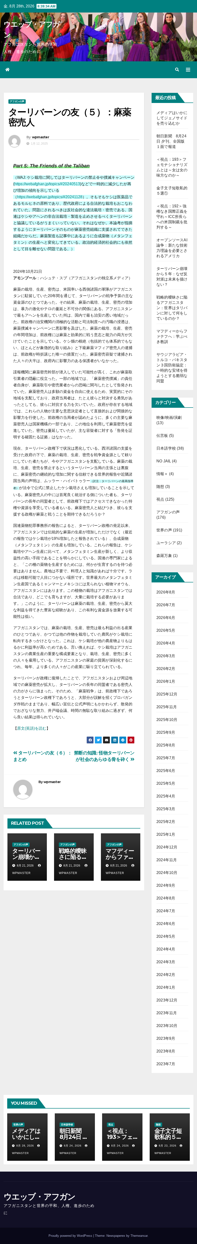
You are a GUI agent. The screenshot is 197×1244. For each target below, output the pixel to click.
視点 (160, 499)
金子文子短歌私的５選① (168, 1136)
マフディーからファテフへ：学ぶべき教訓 (172, 336)
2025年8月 (165, 745)
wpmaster (40, 137)
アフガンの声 (17, 101)
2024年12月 (167, 847)
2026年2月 (165, 669)
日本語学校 (166, 448)
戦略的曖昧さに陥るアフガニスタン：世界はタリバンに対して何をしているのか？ (172, 307)
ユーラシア (166, 543)
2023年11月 (166, 1013)
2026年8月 (165, 592)
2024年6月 (165, 924)
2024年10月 (167, 873)
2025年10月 (167, 720)
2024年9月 (165, 885)
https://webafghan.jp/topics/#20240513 (47, 184)
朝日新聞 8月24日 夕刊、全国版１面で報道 (171, 141)
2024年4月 (165, 949)
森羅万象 (164, 556)
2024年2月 (165, 975)
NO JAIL (163, 461)
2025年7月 (165, 758)
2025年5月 (165, 783)
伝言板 (162, 436)
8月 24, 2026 (72, 1145)
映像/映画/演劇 (169, 417)
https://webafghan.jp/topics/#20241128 (49, 197)
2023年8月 (165, 1051)
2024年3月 (165, 962)
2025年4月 (165, 796)
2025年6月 (165, 771)
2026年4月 (165, 643)
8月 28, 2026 (25, 1145)
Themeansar (139, 1236)
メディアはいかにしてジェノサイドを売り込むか (172, 118)
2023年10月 (167, 1026)
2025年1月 (165, 834)
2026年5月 (165, 630)
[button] (177, 70)
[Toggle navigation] (188, 69)
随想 (160, 487)
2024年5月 (165, 936)
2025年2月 (165, 822)
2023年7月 (165, 1064)
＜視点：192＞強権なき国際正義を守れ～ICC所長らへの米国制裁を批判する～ (172, 216)
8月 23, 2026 (167, 1145)
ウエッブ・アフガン (39, 1197)
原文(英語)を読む (31, 728)
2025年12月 (167, 694)
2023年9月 (165, 1038)
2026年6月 (165, 618)
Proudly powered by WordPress (71, 1236)
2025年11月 (166, 707)
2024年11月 (166, 860)
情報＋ (162, 474)
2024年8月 (165, 898)
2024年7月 (165, 911)
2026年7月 (165, 605)
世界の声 (164, 530)
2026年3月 (165, 656)
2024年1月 (165, 987)
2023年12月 (167, 1000)
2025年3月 (165, 809)
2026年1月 (165, 681)
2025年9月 (165, 732)
